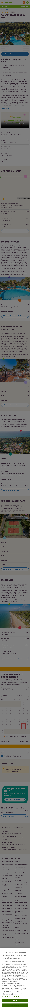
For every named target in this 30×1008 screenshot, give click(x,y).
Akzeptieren (15, 1000)
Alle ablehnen (15, 1005)
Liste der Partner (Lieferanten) (10, 996)
